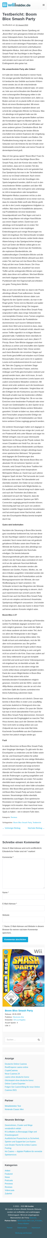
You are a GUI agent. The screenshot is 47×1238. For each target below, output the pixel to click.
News (7, 1177)
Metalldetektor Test (13, 1106)
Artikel (7, 1171)
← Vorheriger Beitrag (11, 828)
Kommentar (7, 857)
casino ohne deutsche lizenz (17, 1077)
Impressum (36, 1228)
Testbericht (37, 822)
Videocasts (9, 1190)
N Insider (38, 1221)
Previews (9, 1184)
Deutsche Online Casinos (16, 1064)
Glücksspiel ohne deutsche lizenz (19, 1080)
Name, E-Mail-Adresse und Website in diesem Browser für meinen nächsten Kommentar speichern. (23, 929)
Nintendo (33, 1218)
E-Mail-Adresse (9, 904)
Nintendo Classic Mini (14, 1109)
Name (5, 892)
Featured (9, 1174)
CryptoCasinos (11, 1070)
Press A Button (23, 1223)
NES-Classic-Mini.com (25, 1221)
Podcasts (9, 1180)
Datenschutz (22, 1228)
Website (5, 915)
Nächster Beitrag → (36, 828)
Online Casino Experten (15, 1084)
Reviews (14, 817)
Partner (10, 1228)
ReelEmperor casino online (16, 1067)
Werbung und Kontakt (23, 1233)
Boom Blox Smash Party (22, 822)
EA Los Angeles (19, 1020)
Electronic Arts (18, 1017)
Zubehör (8, 1194)
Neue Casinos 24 (12, 1074)
